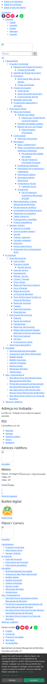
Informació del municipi (17, 562)
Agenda (9, 433)
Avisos (9, 439)
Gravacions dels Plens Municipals (21, 574)
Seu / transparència (11, 595)
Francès (13, 34)
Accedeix (6, 464)
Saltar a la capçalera (13, 1)
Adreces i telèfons (10, 622)
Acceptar (34, 680)
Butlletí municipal (14, 580)
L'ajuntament (8, 544)
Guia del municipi (14, 559)
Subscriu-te (7, 517)
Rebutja (12, 680)
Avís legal (10, 640)
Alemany (14, 31)
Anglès (13, 28)
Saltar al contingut (12, 4)
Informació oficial (14, 550)
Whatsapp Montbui (15, 589)
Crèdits (9, 631)
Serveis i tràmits (13, 553)
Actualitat (6, 568)
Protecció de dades (15, 637)
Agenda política (13, 436)
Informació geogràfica (16, 565)
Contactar (6, 12)
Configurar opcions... (10, 675)
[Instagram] (13, 15)
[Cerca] (34, 53)
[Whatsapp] (22, 15)
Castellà (13, 25)
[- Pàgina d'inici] (17, 47)
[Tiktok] (17, 15)
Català (12, 22)
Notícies (9, 430)
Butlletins (10, 442)
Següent (13, 496)
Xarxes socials (12, 586)
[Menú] (3, 58)
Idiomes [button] (9, 19)
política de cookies (25, 672)
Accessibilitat (12, 643)
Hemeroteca (11, 592)
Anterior (5, 496)
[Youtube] (8, 15)
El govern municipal (15, 547)
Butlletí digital (12, 577)
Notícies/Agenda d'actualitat (19, 571)
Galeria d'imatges (14, 583)
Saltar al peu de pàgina (15, 7)
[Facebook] (4, 15)
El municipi (7, 556)
